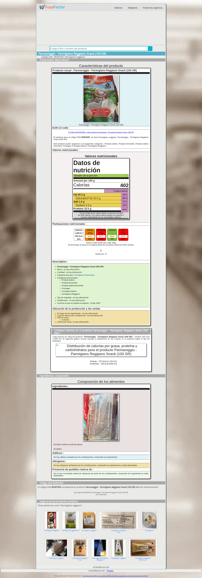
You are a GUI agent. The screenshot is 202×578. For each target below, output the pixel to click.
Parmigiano (149, 530)
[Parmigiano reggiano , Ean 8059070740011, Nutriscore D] (57, 548)
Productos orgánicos (152, 7)
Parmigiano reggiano (89, 530)
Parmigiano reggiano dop (118, 531)
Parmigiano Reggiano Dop (80, 559)
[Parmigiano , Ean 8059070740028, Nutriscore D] (149, 520)
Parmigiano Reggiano (51, 530)
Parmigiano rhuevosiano (84, 275)
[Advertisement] (101, 28)
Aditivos (118, 7)
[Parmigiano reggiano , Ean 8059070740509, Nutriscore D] (89, 520)
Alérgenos (132, 7)
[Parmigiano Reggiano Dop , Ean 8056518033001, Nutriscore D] (80, 548)
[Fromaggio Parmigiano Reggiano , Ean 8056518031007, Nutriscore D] (100, 548)
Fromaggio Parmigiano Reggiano (100, 559)
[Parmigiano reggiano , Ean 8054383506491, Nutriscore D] (118, 548)
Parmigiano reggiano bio (70, 530)
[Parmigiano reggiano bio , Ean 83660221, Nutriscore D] (70, 520)
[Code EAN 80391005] (101, 132)
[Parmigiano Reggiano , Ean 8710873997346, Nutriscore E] (51, 520)
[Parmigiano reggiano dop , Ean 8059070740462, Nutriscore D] (118, 520)
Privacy (110, 570)
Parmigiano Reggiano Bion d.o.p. (143, 559)
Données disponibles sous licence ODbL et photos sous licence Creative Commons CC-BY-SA (115, 576)
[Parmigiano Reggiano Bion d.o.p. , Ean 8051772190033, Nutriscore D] (143, 548)
